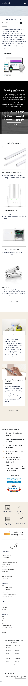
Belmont (17, 650)
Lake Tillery (8, 656)
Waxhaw (17, 661)
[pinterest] (11, 673)
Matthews (17, 647)
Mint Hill (8, 658)
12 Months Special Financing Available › (17, 534)
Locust (16, 656)
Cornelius (17, 645)
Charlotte (15, 3)
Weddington (14, 664)
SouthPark (8, 661)
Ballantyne (8, 650)
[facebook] (2, 673)
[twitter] (8, 673)
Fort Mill (8, 647)
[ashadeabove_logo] (5, 2)
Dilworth (17, 653)
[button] (14, 434)
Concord (8, 653)
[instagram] (5, 673)
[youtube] (13, 673)
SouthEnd (17, 658)
